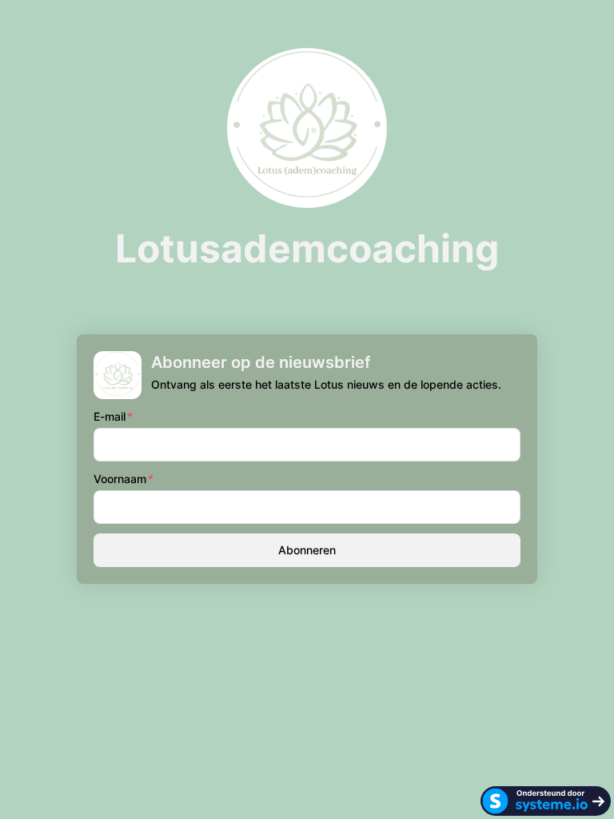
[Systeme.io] (545, 801)
